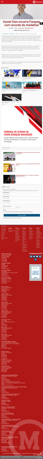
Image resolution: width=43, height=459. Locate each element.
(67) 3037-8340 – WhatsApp (6, 348)
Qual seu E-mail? (6, 196)
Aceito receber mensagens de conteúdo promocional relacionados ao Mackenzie (18, 211)
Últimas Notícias (5, 149)
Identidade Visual (27, 453)
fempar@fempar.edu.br (5, 442)
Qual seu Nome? (6, 192)
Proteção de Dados (18, 453)
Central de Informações (8, 453)
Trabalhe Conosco (36, 453)
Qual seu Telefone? (6, 200)
